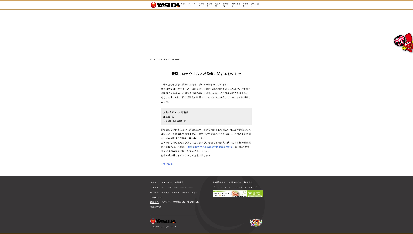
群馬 (191, 187)
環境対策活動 (179, 202)
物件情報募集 (219, 182)
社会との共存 (156, 207)
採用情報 (248, 182)
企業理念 (179, 182)
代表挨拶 (165, 193)
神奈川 (183, 187)
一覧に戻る (167, 164)
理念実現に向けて (189, 193)
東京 (163, 187)
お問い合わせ (235, 182)
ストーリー (167, 182)
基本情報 (176, 193)
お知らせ (154, 182)
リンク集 (239, 187)
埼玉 (170, 187)
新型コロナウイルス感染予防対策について (210, 147)
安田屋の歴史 (156, 197)
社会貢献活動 (193, 202)
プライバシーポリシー (222, 187)
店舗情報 (154, 187)
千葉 (176, 187)
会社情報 (154, 192)
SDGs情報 (166, 202)
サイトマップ (251, 187)
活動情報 (154, 202)
